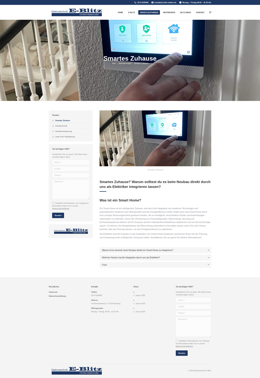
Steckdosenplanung (63, 131)
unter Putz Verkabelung (65, 137)
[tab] (155, 250)
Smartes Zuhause (62, 120)
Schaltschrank (61, 126)
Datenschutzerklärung (60, 209)
